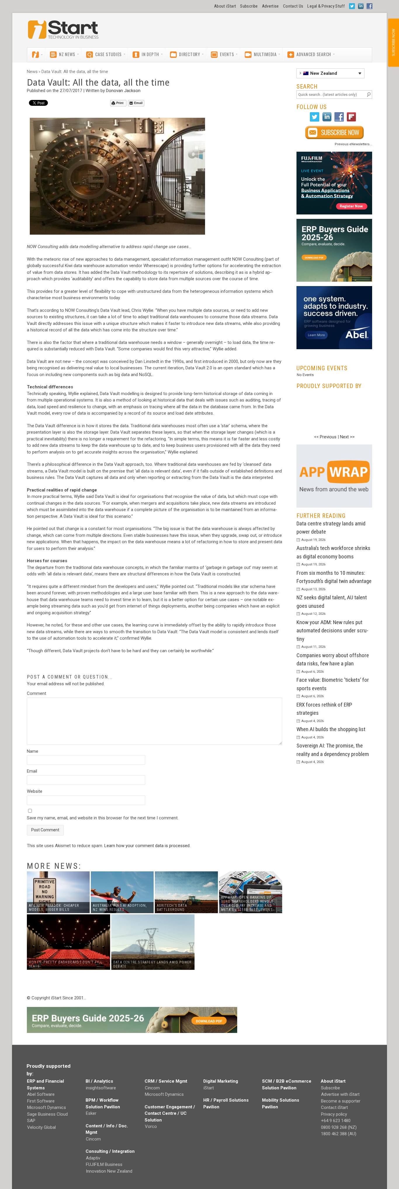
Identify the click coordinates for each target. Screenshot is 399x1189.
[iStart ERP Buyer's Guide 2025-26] (334, 250)
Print (120, 103)
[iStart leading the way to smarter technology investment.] (63, 32)
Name (32, 751)
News (32, 71)
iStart (209, 1088)
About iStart (225, 6)
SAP (31, 1120)
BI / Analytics (99, 1081)
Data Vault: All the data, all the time (74, 71)
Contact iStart (334, 1107)
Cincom (93, 1139)
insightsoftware (101, 1088)
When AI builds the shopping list (330, 729)
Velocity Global (41, 1127)
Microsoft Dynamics (46, 1107)
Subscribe (249, 6)
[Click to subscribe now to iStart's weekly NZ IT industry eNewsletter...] (334, 132)
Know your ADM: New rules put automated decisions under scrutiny (332, 630)
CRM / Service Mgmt (166, 1081)
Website (34, 791)
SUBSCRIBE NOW (393, 42)
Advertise (270, 6)
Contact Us (293, 6)
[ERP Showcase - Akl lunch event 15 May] (334, 183)
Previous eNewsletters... (353, 144)
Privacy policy (334, 1114)
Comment (36, 693)
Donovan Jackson (123, 90)
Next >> (347, 436)
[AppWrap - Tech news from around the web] (334, 475)
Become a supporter (340, 1101)
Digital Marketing (220, 1081)
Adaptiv (93, 1158)
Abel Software (41, 1094)
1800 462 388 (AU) (338, 1133)
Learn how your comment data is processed (147, 845)
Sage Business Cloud (47, 1114)
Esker (91, 1113)
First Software (41, 1101)
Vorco (151, 1126)
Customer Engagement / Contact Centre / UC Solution (170, 1113)
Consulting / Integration (110, 1151)
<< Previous (325, 436)
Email (138, 103)
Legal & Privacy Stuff (326, 6)
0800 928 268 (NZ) (339, 1127)
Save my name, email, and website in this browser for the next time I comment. (102, 818)
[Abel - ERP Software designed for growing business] (334, 289)
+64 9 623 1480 (336, 1120)
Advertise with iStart (340, 1094)
